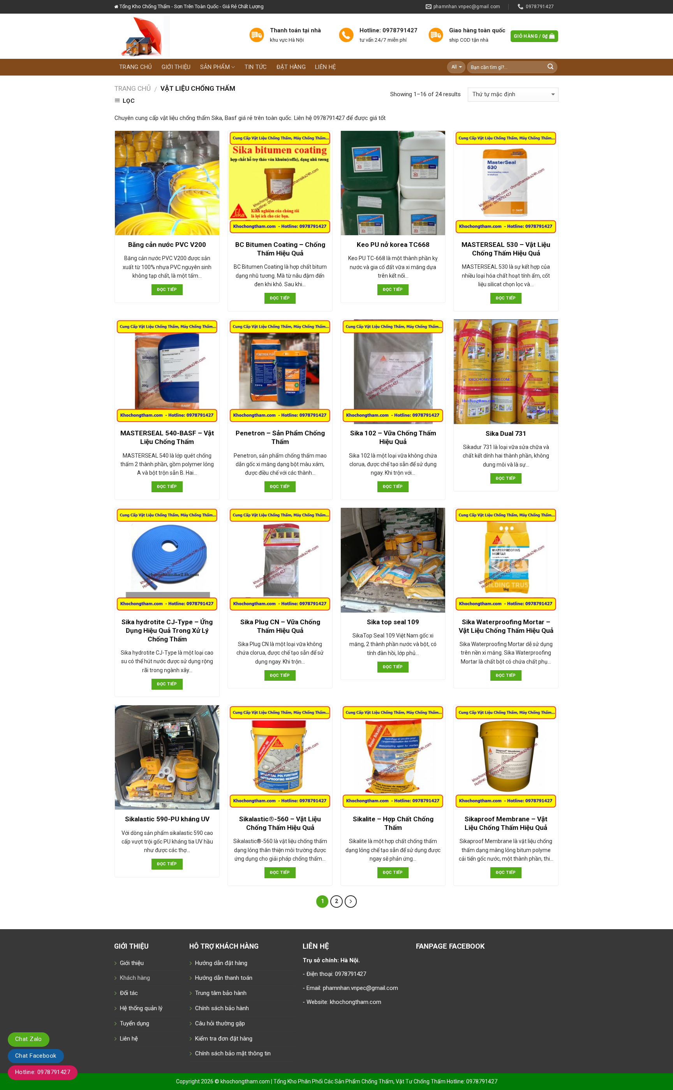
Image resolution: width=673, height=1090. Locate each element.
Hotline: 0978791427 (42, 1072)
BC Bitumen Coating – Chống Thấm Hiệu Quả (280, 249)
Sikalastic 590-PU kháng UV (167, 819)
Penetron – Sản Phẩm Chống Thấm (280, 437)
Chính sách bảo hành (222, 1008)
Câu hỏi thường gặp (220, 1023)
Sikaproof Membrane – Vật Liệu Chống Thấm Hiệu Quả (506, 823)
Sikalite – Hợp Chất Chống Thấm (393, 823)
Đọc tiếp (167, 289)
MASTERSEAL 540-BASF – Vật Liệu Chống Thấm (167, 437)
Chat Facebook (35, 1055)
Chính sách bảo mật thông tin (233, 1053)
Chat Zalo (28, 1038)
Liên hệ (325, 66)
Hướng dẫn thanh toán (223, 977)
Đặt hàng (291, 66)
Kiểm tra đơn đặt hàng (223, 1038)
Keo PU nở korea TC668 (393, 244)
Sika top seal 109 (393, 622)
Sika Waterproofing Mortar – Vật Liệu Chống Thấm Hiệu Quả (506, 626)
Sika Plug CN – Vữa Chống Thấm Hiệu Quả (280, 626)
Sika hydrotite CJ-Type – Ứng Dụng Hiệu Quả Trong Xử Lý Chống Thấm (167, 630)
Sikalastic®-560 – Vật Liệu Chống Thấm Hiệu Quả (280, 823)
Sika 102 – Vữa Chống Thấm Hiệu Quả (393, 437)
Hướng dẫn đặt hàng (221, 963)
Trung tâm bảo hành (221, 993)
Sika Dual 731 (506, 433)
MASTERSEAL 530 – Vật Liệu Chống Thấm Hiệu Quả (506, 249)
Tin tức (256, 66)
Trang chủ (135, 66)
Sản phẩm (215, 66)
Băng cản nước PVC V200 (167, 244)
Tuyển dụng (134, 1023)
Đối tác (129, 993)
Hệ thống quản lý (141, 1008)
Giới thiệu (176, 66)
